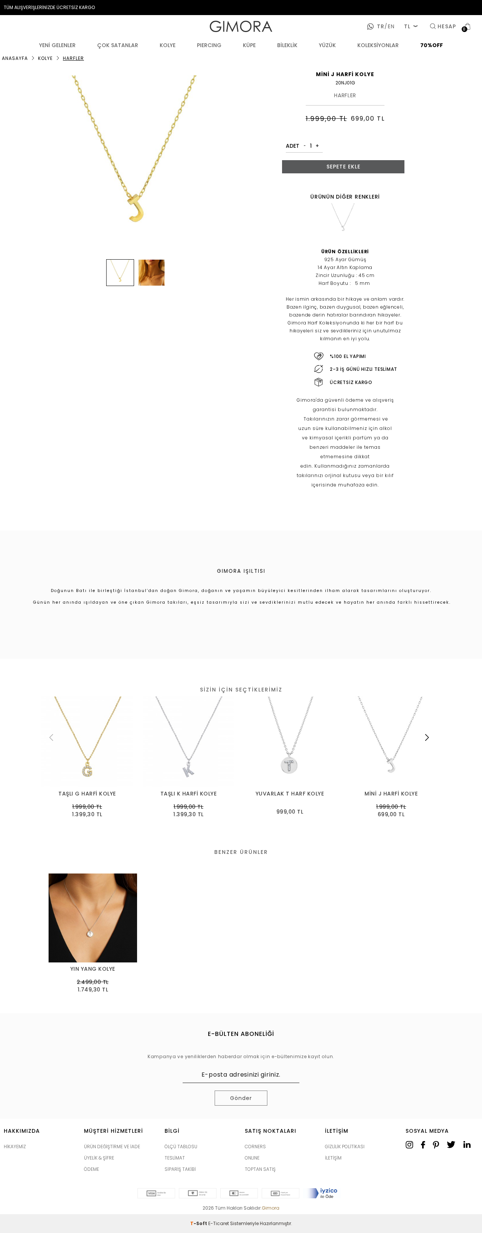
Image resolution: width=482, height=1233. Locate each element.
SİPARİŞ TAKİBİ (180, 1169)
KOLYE (167, 45)
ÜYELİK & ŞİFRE (99, 1158)
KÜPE (249, 45)
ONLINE (252, 1158)
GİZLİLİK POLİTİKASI (345, 1146)
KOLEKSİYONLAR (378, 45)
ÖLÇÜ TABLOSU (181, 1146)
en (389, 26)
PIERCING (209, 45)
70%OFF (431, 45)
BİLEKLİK (287, 45)
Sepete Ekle (343, 166)
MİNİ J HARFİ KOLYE (391, 794)
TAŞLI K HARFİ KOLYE (188, 794)
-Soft (199, 1223)
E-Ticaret (218, 1223)
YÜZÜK (327, 45)
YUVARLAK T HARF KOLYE (290, 794)
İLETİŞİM (333, 1158)
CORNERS (255, 1146)
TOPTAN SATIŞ (260, 1169)
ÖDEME (91, 1169)
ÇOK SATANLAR (117, 45)
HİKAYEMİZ (15, 1146)
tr (380, 26)
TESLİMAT (175, 1158)
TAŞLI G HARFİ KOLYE (87, 794)
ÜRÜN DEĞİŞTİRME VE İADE (112, 1146)
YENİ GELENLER (57, 45)
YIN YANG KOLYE (92, 969)
